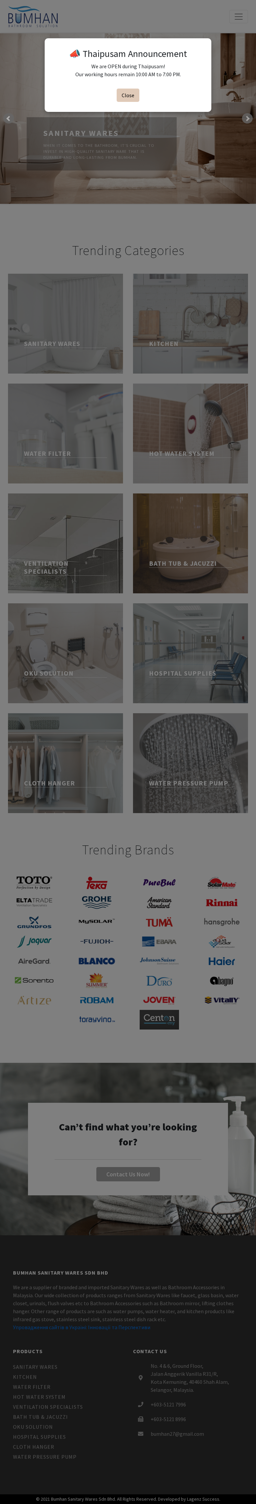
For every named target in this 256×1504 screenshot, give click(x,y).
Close (128, 95)
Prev (8, 118)
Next (247, 118)
